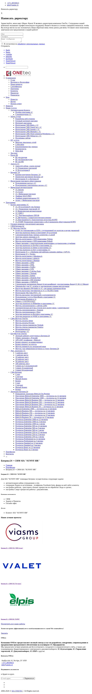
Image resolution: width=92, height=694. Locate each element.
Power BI (14, 155)
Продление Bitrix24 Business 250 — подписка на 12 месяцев (39, 402)
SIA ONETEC (17, 691)
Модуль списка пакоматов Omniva (29, 327)
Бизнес (18, 381)
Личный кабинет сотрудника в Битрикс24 (32, 336)
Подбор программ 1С (24, 112)
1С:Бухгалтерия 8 (22, 170)
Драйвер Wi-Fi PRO (23, 196)
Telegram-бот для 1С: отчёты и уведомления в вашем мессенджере (42, 286)
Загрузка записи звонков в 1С (27, 237)
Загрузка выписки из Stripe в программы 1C (33, 248)
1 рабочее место (21, 355)
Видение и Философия (20, 82)
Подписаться (29, 678)
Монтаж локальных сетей (25, 142)
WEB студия (16, 117)
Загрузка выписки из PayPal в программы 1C (33, 245)
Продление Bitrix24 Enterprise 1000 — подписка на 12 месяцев (40, 398)
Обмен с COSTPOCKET (25, 301)
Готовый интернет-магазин (26, 121)
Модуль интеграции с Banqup (27, 261)
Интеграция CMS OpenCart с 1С (28, 127)
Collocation (19, 144)
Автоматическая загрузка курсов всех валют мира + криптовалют (42, 308)
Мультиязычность (22, 329)
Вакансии (15, 93)
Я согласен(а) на (24, 44)
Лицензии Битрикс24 (19, 392)
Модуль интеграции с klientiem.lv (28, 256)
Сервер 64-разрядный (24, 370)
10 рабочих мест (22, 357)
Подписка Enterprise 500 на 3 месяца (30, 428)
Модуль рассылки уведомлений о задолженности (35, 295)
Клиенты (14, 91)
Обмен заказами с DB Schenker (28, 280)
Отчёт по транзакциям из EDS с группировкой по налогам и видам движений (47, 230)
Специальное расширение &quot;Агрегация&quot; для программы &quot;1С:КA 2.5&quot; (52, 284)
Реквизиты (15, 95)
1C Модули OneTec (18, 228)
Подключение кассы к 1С (25, 183)
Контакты (10, 454)
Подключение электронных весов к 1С (31, 185)
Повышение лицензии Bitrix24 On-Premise (32, 394)
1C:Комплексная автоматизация (28, 211)
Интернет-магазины (23, 123)
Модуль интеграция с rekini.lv (27, 258)
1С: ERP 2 (19, 213)
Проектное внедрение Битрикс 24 (29, 177)
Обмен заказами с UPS (24, 269)
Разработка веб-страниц (25, 119)
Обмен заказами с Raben (25, 276)
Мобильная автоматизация (21, 187)
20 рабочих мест (22, 359)
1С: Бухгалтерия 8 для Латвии (27, 207)
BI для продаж (21, 157)
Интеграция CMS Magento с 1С (28, 132)
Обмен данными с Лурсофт (26, 338)
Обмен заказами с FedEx (25, 267)
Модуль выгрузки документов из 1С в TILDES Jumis (36, 291)
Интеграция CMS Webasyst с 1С (28, 136)
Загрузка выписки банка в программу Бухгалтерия (36, 233)
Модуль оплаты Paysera (24, 323)
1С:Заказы (19, 190)
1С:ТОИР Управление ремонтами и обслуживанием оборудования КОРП (45, 222)
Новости (14, 99)
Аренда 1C (15, 164)
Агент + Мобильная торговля (27, 200)
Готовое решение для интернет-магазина (27, 224)
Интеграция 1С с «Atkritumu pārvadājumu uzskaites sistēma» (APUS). (42, 252)
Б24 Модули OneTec (19, 334)
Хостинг (14, 153)
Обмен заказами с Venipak (26, 273)
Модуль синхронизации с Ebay (28, 312)
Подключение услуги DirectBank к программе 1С (35, 297)
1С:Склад (19, 192)
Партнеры (15, 89)
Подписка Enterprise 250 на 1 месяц (29, 437)
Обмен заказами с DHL (24, 265)
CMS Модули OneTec (19, 319)
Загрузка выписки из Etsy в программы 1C (32, 250)
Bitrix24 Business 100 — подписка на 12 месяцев (35, 415)
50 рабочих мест (22, 361)
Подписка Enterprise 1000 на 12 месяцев (31, 420)
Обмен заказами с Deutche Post (27, 278)
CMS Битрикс (16, 372)
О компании (11, 78)
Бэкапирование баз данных (26, 147)
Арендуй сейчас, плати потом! (27, 166)
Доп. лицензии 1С (18, 351)
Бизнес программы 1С (20, 205)
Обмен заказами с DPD (24, 263)
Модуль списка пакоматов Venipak (29, 325)
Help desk (19, 151)
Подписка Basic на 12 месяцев (27, 447)
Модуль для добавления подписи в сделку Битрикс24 (37, 349)
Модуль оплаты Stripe (24, 321)
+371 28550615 (13, 3)
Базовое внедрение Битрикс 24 (27, 175)
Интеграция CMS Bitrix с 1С (27, 125)
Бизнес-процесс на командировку (29, 342)
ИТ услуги (15, 140)
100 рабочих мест (22, 364)
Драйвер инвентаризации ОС (27, 198)
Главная (9, 465)
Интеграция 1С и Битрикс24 (27, 179)
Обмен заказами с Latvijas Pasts (28, 271)
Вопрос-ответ (16, 104)
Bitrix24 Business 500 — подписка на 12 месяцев (35, 411)
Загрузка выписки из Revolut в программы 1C (34, 314)
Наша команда (16, 84)
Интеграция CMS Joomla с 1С (27, 129)
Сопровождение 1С (23, 114)
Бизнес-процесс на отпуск (26, 344)
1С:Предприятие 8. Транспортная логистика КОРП (36, 220)
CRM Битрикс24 (17, 226)
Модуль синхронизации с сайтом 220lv (31, 306)
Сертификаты (16, 86)
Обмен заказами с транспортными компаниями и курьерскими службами (45, 243)
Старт (17, 374)
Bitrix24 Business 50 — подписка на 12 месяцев (34, 417)
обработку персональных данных (31, 44)
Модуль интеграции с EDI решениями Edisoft (33, 241)
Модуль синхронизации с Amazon (29, 310)
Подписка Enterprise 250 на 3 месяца (30, 435)
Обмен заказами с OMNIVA (26, 282)
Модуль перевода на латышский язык (30, 346)
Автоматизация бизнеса (20, 110)
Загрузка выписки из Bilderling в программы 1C (35, 303)
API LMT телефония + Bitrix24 (27, 340)
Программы (10, 202)
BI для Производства (23, 160)
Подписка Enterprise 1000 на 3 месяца (30, 422)
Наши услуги (11, 108)
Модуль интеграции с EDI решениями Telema (34, 239)
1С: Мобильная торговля (25, 194)
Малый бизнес (21, 379)
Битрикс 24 (15, 172)
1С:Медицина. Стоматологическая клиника (33, 218)
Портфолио (10, 452)
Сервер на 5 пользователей (26, 366)
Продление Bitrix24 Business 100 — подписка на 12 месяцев (39, 404)
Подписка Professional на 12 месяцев (30, 439)
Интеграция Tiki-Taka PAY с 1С (28, 293)
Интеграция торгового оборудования (26, 181)
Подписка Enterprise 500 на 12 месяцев (31, 426)
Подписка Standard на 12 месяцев (29, 443)
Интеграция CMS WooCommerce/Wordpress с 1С (35, 134)
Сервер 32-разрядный (24, 368)
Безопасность (20, 149)
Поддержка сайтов (23, 138)
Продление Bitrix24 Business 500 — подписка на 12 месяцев (39, 400)
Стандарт (19, 377)
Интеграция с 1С (22, 331)
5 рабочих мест (21, 353)
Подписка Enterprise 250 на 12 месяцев (31, 432)
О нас (13, 80)
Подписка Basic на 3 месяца (26, 450)
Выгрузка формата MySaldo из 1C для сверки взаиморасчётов (40, 288)
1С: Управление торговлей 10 (27, 209)
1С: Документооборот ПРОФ (27, 215)
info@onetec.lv (13, 5)
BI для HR (19, 162)
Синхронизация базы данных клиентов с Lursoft (35, 235)
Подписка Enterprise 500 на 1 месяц (29, 430)
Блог (8, 97)
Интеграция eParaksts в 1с (25, 299)
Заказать (4, 633)
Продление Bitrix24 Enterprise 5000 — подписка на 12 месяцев (40, 396)
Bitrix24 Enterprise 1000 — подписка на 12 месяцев (36, 409)
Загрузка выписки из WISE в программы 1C (33, 316)
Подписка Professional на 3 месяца (29, 441)
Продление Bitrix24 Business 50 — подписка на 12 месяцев (39, 407)
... (6, 456)
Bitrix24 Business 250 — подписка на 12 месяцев (35, 413)
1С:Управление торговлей (26, 168)
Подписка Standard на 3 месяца (28, 445)
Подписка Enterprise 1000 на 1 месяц (30, 424)
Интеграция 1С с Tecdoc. (25, 254)
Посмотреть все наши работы (13, 624)
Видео (13, 102)
